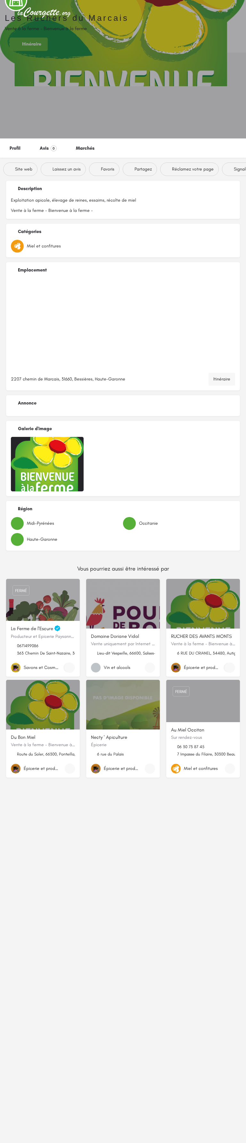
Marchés (85, 148)
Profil (15, 148)
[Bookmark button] (70, 668)
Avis (47, 148)
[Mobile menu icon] (9, 13)
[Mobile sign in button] (236, 12)
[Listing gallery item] (47, 464)
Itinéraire (221, 379)
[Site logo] (45, 12)
